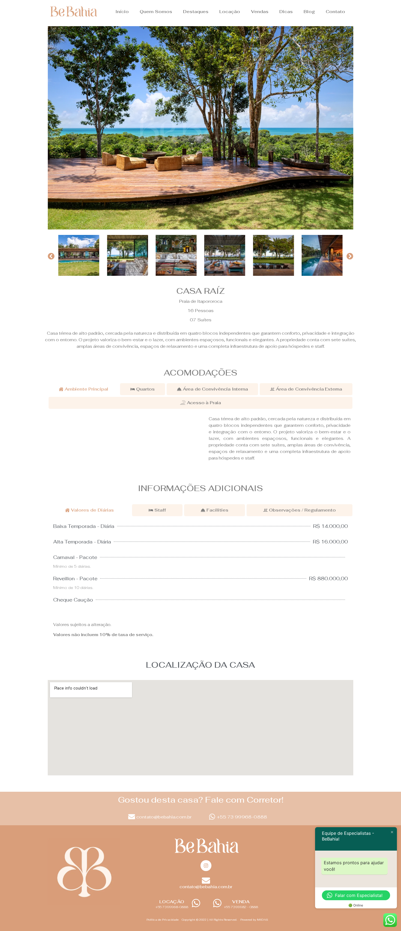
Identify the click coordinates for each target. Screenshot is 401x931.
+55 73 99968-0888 (242, 817)
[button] (51, 256)
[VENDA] (217, 903)
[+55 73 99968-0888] (212, 816)
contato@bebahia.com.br (164, 817)
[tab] (83, 389)
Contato (335, 11)
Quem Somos (156, 11)
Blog (309, 11)
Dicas (286, 11)
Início (122, 11)
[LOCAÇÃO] (196, 903)
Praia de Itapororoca (200, 301)
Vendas (259, 11)
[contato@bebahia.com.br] (131, 816)
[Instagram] (205, 865)
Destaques (195, 11)
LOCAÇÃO (171, 902)
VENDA (241, 902)
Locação (229, 11)
